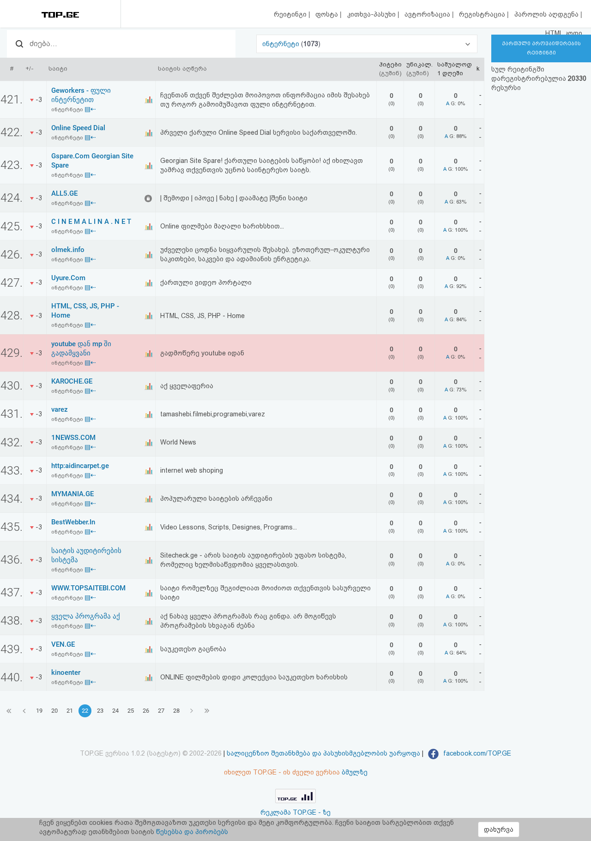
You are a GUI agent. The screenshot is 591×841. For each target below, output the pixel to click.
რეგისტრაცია (483, 14)
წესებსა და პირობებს (192, 831)
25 (130, 710)
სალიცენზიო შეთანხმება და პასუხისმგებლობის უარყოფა (323, 753)
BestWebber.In (73, 522)
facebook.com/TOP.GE (476, 753)
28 (176, 710)
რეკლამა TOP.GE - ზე (295, 812)
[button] (367, 44)
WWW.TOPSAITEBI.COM (88, 588)
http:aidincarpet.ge (80, 466)
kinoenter (65, 672)
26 (146, 710)
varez (59, 409)
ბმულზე (355, 772)
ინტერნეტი (281, 44)
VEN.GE (63, 644)
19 (39, 710)
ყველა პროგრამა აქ (85, 616)
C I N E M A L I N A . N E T (91, 221)
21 (69, 710)
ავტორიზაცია (428, 14)
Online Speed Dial (78, 128)
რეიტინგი (291, 14)
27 (161, 710)
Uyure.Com (68, 278)
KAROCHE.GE (71, 381)
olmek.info (67, 250)
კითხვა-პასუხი (372, 14)
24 (115, 710)
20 (54, 710)
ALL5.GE (64, 193)
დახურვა (498, 829)
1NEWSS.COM (73, 437)
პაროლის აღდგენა (547, 14)
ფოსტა (327, 14)
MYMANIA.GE (72, 494)
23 (100, 710)
